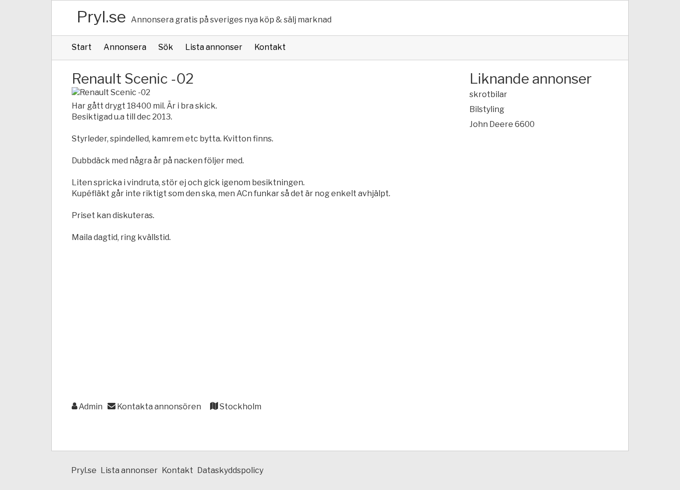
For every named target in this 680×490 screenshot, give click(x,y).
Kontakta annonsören (158, 406)
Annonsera (125, 47)
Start (82, 47)
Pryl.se (101, 16)
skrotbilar (488, 94)
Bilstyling (486, 109)
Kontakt (270, 47)
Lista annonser (213, 47)
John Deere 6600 (502, 124)
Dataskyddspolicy (230, 470)
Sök (165, 47)
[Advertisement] (251, 322)
